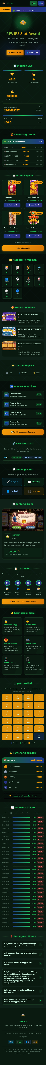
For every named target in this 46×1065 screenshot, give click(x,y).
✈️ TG (11, 1042)
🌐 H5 (41, 3)
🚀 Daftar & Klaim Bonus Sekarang (23, 601)
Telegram (12, 482)
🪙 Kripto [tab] (36, 373)
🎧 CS (35, 1042)
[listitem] (23, 945)
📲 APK (33, 3)
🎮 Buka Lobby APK (23, 248)
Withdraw (38, 1034)
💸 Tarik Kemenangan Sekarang (23, 432)
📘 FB (27, 1042)
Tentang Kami (23, 1036)
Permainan (22, 1034)
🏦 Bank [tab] (9, 373)
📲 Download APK (15, 52)
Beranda (8, 1034)
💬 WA (19, 1042)
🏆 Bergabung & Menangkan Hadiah (23, 796)
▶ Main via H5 (12, 205)
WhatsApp (34, 482)
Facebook (12, 491)
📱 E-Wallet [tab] (23, 373)
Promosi (15, 1034)
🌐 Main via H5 (32, 52)
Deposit (30, 1034)
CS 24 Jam (34, 491)
